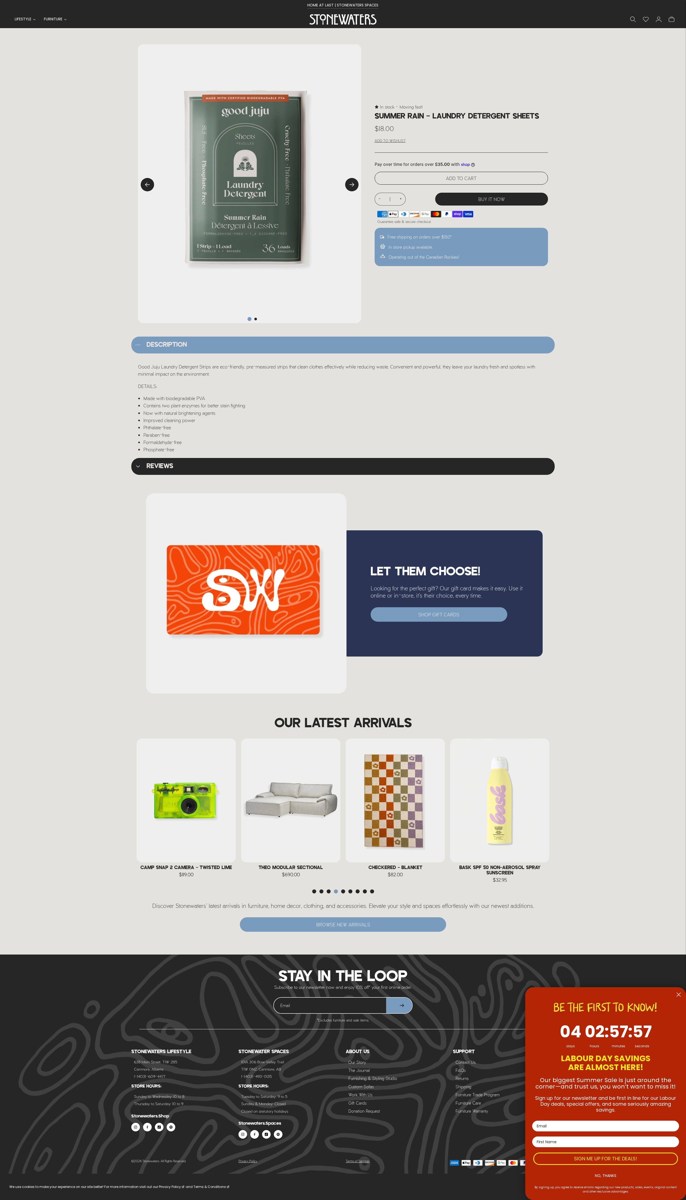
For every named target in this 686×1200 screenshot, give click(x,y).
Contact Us (466, 1062)
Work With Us (360, 1094)
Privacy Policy (247, 1161)
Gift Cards (357, 1102)
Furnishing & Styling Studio (372, 1078)
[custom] (135, 1127)
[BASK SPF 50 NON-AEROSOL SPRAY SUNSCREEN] (395, 801)
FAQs (461, 1070)
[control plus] (401, 199)
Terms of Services (358, 1161)
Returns (462, 1078)
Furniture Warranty (472, 1110)
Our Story (357, 1062)
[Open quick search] (633, 19)
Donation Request (364, 1110)
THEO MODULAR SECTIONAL (186, 868)
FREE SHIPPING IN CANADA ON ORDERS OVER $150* (343, 5)
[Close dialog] (678, 994)
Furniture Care (468, 1102)
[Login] (646, 19)
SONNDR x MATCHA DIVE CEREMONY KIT (500, 868)
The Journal (359, 1070)
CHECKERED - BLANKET (291, 868)
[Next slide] (352, 184)
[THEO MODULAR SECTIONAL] (186, 801)
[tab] (250, 319)
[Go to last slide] (147, 184)
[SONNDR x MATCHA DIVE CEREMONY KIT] (499, 801)
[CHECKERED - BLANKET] (290, 801)
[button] (314, 891)
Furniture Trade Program (477, 1094)
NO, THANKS (605, 1175)
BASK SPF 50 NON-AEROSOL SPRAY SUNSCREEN (395, 870)
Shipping (463, 1086)
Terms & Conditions (209, 1186)
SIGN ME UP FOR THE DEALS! (605, 1158)
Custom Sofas (361, 1086)
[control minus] (379, 199)
